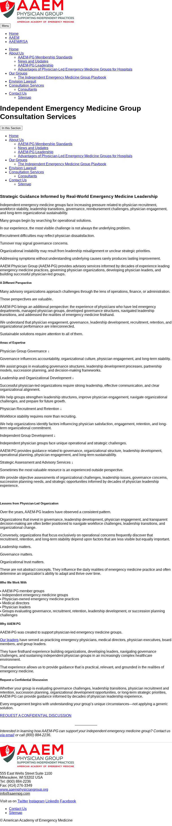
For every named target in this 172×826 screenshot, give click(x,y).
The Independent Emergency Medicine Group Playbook (62, 77)
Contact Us (18, 93)
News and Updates (33, 61)
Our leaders (9, 640)
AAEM (14, 38)
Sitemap (24, 97)
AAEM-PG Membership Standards (45, 57)
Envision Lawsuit (22, 81)
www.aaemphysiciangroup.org (24, 789)
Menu (5, 25)
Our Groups (18, 73)
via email (7, 735)
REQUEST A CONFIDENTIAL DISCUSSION (35, 715)
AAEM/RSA (18, 42)
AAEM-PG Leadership (35, 65)
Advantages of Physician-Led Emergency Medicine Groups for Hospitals (75, 69)
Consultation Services (26, 85)
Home (14, 34)
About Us (16, 53)
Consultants (27, 89)
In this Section (11, 128)
